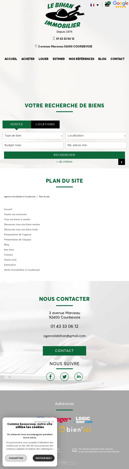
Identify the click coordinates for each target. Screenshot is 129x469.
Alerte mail (10, 260)
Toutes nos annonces (15, 214)
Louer (44, 59)
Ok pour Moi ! (44, 458)
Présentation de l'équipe (17, 240)
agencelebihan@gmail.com (64, 336)
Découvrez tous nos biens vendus (22, 224)
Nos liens (9, 250)
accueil (11, 59)
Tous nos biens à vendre (17, 219)
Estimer (59, 59)
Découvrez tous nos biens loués (21, 229)
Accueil (8, 209)
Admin (57, 452)
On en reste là (42, 421)
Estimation (10, 265)
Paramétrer (16, 458)
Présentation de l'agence (17, 234)
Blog (102, 59)
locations (45, 124)
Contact (117, 59)
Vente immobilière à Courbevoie (22, 270)
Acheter (28, 59)
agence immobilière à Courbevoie (19, 197)
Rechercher (64, 155)
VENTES (16, 124)
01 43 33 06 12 (64, 326)
